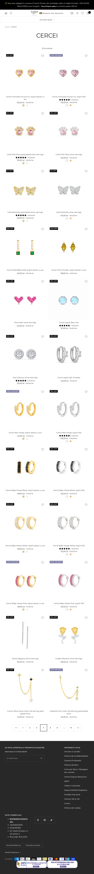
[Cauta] (11, 13)
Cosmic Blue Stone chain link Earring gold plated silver (25, 712)
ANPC (66, 781)
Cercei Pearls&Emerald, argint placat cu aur (25, 270)
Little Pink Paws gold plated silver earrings (25, 154)
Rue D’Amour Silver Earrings (25, 377)
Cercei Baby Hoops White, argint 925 (69, 546)
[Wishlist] (82, 13)
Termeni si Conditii (72, 752)
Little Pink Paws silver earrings (69, 154)
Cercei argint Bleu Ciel (68, 322)
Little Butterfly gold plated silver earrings (25, 212)
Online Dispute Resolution (75, 777)
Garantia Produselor (72, 760)
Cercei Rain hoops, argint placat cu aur (25, 433)
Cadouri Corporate (72, 786)
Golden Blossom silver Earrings (68, 658)
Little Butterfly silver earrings (68, 212)
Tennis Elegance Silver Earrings (25, 658)
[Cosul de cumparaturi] (88, 13)
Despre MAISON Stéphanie (75, 790)
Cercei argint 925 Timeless (69, 377)
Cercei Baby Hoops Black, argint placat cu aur (25, 490)
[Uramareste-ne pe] (38, 820)
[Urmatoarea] (77, 727)
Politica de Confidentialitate (76, 756)
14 (71, 728)
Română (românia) (33, 845)
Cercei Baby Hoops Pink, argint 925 (69, 603)
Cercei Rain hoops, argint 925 (68, 433)
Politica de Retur (71, 765)
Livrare (67, 803)
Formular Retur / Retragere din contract (76, 770)
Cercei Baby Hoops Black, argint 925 (68, 490)
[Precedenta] (16, 727)
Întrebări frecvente (72, 794)
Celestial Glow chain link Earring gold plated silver (69, 712)
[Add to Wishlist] (43, 56)
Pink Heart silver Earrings (25, 322)
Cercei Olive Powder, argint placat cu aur (68, 270)
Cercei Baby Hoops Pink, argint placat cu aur (25, 603)
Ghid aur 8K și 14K (72, 799)
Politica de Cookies (72, 808)
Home (7, 27)
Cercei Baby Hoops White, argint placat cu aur (25, 546)
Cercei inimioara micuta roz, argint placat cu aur (25, 98)
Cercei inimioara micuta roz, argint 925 (69, 97)
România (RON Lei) (13, 845)
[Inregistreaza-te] (41, 758)
